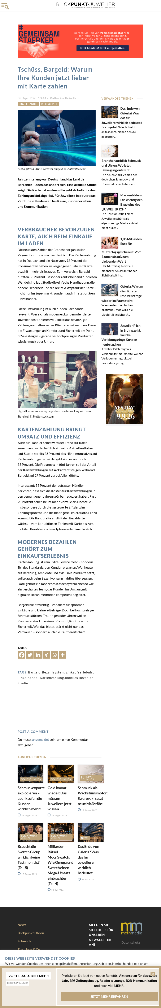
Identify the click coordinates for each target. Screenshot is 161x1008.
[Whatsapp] (54, 655)
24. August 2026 (59, 815)
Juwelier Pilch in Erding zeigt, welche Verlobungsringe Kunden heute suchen (121, 334)
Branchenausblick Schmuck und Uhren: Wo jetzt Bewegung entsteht (121, 165)
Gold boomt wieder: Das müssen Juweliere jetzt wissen (59, 798)
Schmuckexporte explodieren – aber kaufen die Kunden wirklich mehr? (31, 798)
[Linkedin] (38, 655)
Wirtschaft (49, 103)
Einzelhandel (28, 103)
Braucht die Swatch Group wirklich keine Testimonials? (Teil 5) (29, 857)
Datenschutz (130, 942)
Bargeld (34, 672)
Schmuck (24, 941)
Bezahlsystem (53, 672)
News (84, 838)
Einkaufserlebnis (79, 672)
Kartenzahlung (52, 678)
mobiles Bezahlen (79, 678)
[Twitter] (30, 655)
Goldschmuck (31, 779)
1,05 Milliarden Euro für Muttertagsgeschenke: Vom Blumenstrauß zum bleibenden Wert (121, 250)
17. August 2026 (89, 810)
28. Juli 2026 (57, 890)
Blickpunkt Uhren (29, 836)
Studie (23, 683)
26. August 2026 (29, 815)
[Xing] (46, 655)
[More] (62, 655)
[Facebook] (21, 655)
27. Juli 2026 (87, 879)
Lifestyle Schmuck (87, 778)
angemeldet (40, 739)
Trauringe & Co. (29, 949)
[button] (153, 974)
